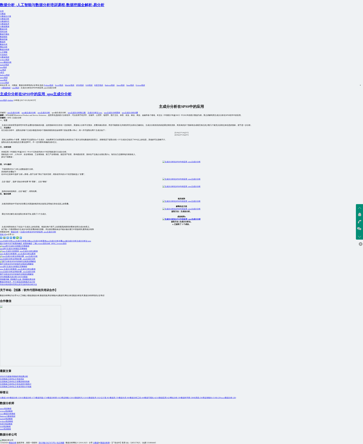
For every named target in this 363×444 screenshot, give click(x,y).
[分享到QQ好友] (11, 238)
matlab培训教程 (6, 419)
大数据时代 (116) (80, 398)
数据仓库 (3, 44)
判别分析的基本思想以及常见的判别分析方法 (18, 284)
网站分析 (3, 47)
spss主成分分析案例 (112, 113)
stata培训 (3, 80)
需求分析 (3, 32)
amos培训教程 (5, 409)
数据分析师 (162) (54, 398)
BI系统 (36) (198, 398)
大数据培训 (4, 57)
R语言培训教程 (6, 424)
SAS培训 (89, 85)
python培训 (4, 60)
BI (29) (218, 398)
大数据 (3, 14)
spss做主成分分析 (29, 113)
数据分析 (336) (16, 398)
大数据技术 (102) (94, 398)
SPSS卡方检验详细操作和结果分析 (14, 376)
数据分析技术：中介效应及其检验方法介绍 (17, 282)
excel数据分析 (5, 62)
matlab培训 (4, 65)
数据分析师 (4, 49)
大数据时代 (4, 21)
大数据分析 (4, 19)
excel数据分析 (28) (228, 398)
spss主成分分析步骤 (130, 113)
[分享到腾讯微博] (8, 238)
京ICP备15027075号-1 (47, 443)
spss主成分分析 (13, 113)
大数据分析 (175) (29, 398)
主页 (2, 11)
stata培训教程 (5, 429)
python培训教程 (6, 421)
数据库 (3, 42)
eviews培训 (4, 83)
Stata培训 (130, 85)
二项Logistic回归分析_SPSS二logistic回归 (50, 243)
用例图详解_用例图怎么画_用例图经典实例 (17, 279)
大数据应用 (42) (163, 398)
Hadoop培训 (110, 85)
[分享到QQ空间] (4, 238)
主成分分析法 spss (94, 113)
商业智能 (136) (67, 398)
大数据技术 (4, 24)
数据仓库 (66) (124, 398)
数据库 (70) (114, 398)
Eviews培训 (140, 85)
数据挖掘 (3, 39)
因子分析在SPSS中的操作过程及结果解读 (16, 274)
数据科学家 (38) (187, 398)
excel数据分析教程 (7, 414)
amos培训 (4, 78)
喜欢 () (3, 234)
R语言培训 (98, 85)
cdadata (10, 100)
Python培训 (48, 85)
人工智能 (3, 52)
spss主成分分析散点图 (77, 113)
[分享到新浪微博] (1, 238)
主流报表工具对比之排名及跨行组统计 (15, 384)
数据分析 (3, 29)
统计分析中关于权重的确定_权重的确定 (16, 243)
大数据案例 (4, 26)
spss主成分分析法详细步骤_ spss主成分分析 (17, 272)
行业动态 (3, 55)
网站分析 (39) (175, 398)
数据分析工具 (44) (137, 398)
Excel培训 (59, 85)
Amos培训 (120, 85)
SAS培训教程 (5, 426)
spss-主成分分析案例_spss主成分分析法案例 (17, 269)
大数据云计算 (5, 16)
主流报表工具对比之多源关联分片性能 (15, 387)
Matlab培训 (69, 85)
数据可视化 (4, 34)
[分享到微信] (17, 238)
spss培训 (3, 67)
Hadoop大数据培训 (7, 416)
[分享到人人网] (14, 238)
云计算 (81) (105, 398)
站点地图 (60, 443)
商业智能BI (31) (209, 398)
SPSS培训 (80, 85)
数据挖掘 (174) (42, 398)
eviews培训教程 (6, 411)
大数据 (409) (5, 398)
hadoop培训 (5, 75)
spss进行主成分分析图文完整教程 (13, 266)
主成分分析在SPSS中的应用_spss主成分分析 (36, 94)
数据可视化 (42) (150, 398)
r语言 (2, 72)
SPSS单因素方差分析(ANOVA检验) (14, 277)
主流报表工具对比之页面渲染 (12, 379)
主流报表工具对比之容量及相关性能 (14, 381)
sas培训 (3, 70)
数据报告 (3, 37)
